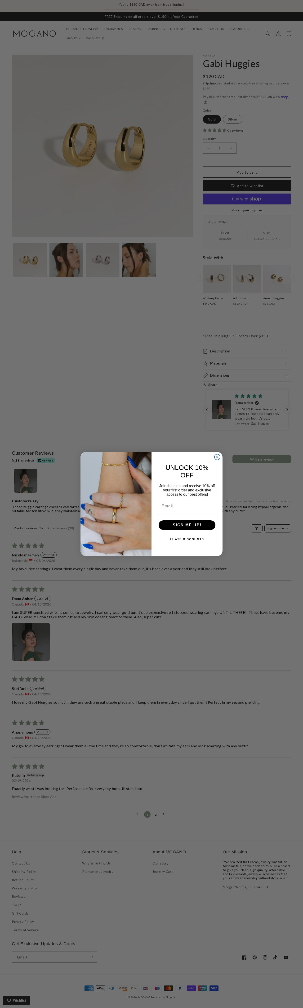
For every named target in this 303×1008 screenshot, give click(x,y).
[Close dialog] (217, 457)
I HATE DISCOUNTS (187, 539)
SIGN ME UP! (187, 525)
